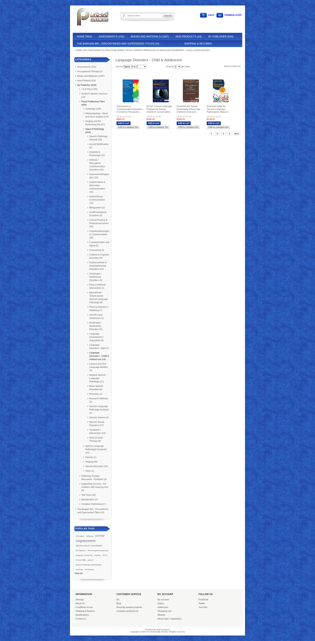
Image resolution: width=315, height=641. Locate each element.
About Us (80, 603)
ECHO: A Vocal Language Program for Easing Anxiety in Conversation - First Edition (159, 109)
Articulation (80, 536)
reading (97, 555)
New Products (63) (189, 36)
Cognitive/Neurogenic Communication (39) (99, 234)
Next (236, 134)
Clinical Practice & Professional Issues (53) (99, 223)
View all (78, 573)
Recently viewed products (129, 607)
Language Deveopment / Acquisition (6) (96, 337)
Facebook (203, 599)
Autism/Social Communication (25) (97, 199)
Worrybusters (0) (89, 499)
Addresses (163, 607)
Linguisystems (86, 540)
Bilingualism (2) (97, 207)
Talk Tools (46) (88, 495)
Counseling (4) (96, 250)
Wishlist (161, 615)
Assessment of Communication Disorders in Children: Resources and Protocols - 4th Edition (129, 109)
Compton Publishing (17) (93, 504)
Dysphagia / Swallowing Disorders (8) (95, 276)
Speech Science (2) (99, 417)
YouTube (203, 607)
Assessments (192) (111, 36)
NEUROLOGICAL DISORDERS (89, 546)
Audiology (89, 536)
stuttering (79, 569)
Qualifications (82, 615)
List (238, 66)
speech (91, 560)
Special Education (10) (96, 466)
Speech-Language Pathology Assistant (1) (99, 409)
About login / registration (170, 618)
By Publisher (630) (221, 36)
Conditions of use (84, 607)
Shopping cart (164, 611)
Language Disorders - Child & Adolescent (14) (99, 356)
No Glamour (81, 550)
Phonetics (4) (95, 394)
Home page (84, 36)
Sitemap (79, 599)
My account (163, 599)
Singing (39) (91, 462)
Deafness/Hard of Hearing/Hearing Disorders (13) (98, 265)
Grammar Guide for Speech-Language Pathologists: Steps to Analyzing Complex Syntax (217, 109)
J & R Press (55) (89, 89)
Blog (118, 603)
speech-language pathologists (88, 565)
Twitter (202, 603)
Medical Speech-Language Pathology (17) (97, 378)
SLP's (104, 555)
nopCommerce (163, 629)
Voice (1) (89, 471)
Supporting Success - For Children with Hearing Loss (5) (94, 487)
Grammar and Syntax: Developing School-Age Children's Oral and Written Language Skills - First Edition (189, 109)
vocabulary (89, 569)
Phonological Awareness (98, 550)
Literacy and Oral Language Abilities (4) (98, 367)
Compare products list (127, 611)
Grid (234, 66)
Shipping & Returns (198, 43)
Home (78, 50)
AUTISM (99, 536)
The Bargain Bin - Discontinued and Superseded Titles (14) (118, 43)
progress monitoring (84, 555)
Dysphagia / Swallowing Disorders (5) (95, 326)
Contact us (80, 618)
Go (117, 599)
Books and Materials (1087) (150, 36)
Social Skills (81, 560)
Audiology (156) (93, 109)
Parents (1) (90, 457)
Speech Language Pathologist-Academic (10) (96, 449)
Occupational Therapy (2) (89, 71)
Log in (211, 15)
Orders (161, 603)
